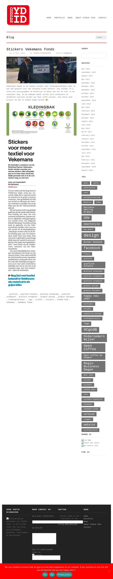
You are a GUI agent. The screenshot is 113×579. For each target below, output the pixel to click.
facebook (92, 248)
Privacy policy (64, 574)
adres (96, 183)
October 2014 (88, 93)
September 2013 (89, 100)
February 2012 (88, 135)
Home (48, 18)
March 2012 (87, 132)
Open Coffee (90, 347)
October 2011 (88, 146)
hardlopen (88, 304)
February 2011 (88, 160)
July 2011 (86, 153)
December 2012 (88, 114)
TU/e (86, 394)
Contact (102, 18)
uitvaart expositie (93, 399)
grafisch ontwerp (29, 294)
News (70, 18)
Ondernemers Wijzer (94, 338)
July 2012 (86, 125)
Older (100, 37)
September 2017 (89, 72)
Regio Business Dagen (91, 366)
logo (30, 300)
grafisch (13, 294)
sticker (39, 300)
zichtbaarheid (90, 430)
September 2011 (89, 149)
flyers (87, 254)
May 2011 (86, 156)
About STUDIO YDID (85, 18)
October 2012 (88, 118)
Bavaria (87, 202)
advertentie (89, 188)
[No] (109, 571)
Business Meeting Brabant (89, 209)
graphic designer (66, 297)
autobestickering (92, 197)
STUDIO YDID (62, 300)
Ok (45, 574)
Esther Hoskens (93, 242)
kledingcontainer (17, 300)
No (52, 574)
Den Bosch (88, 229)
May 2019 (86, 69)
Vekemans (10, 302)
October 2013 (88, 97)
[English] (101, 14)
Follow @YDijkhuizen (68, 524)
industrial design (92, 314)
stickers (50, 300)
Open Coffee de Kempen (93, 356)
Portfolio (59, 18)
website (89, 424)
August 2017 (87, 76)
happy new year (91, 297)
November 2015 (88, 83)
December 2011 (88, 142)
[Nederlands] (105, 14)
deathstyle (92, 224)
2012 (86, 183)
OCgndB (90, 330)
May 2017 (86, 79)
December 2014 (88, 90)
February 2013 (88, 111)
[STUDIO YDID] (18, 25)
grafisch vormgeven (93, 276)
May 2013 (86, 107)
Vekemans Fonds (39, 89)
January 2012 (88, 139)
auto (86, 193)
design (91, 235)
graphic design (47, 297)
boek (99, 202)
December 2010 (88, 163)
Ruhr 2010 (88, 375)
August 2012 (87, 121)
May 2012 (86, 128)
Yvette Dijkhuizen (42, 53)
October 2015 (88, 86)
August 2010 (87, 170)
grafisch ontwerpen (49, 294)
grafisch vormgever (28, 297)
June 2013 (86, 104)
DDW (86, 218)
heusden (87, 309)
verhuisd (89, 414)
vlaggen (87, 419)
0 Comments (67, 53)
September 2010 (89, 167)
